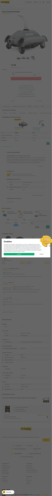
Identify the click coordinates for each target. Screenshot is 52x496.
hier (18, 249)
